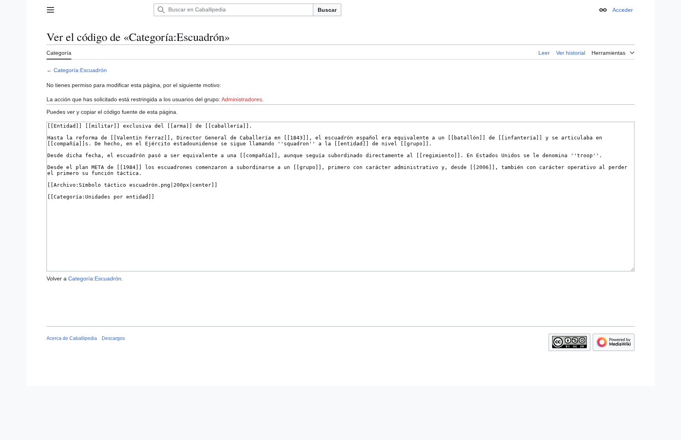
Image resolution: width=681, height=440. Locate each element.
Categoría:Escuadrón (80, 70)
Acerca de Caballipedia (72, 338)
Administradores (241, 99)
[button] (50, 10)
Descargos (113, 338)
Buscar (327, 10)
